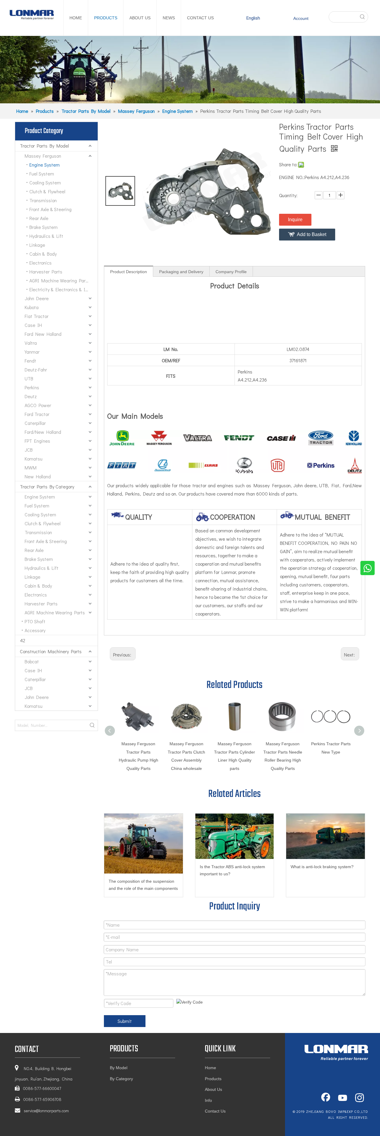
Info (208, 1100)
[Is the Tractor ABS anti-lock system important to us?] (234, 836)
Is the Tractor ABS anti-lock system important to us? (232, 870)
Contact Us (215, 1111)
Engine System (44, 165)
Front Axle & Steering (50, 209)
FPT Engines (37, 441)
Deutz (31, 396)
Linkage (37, 245)
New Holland (38, 476)
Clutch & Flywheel (47, 191)
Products (213, 1078)
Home (210, 1067)
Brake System (43, 227)
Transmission (43, 200)
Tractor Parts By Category (47, 486)
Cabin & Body (43, 254)
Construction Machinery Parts (51, 651)
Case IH (33, 325)
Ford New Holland (43, 334)
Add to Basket (311, 234)
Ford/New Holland (43, 432)
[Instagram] (359, 1098)
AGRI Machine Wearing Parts (59, 280)
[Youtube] (342, 1098)
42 (22, 640)
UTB (29, 378)
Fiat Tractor (36, 316)
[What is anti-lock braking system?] (325, 836)
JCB (29, 450)
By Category (121, 1078)
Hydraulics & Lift (46, 236)
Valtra (31, 343)
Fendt (30, 360)
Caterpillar (35, 423)
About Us (213, 1089)
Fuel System (41, 173)
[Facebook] (326, 1098)
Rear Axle (38, 218)
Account (300, 18)
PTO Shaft (35, 621)
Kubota (32, 307)
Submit (125, 1021)
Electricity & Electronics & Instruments (63, 289)
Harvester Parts (45, 271)
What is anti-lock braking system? (322, 866)
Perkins (32, 387)
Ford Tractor (37, 414)
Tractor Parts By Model (44, 146)
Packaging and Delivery (181, 271)
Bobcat (32, 661)
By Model (118, 1067)
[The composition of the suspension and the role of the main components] (143, 843)
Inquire (295, 219)
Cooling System (45, 182)
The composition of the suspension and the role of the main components (143, 885)
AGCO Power (38, 405)
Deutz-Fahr (36, 369)
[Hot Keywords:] (362, 17)
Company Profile (231, 271)
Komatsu (33, 458)
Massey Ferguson (43, 156)
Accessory (35, 630)
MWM (31, 467)
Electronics (40, 263)
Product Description (128, 271)
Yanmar (32, 352)
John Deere (37, 298)
